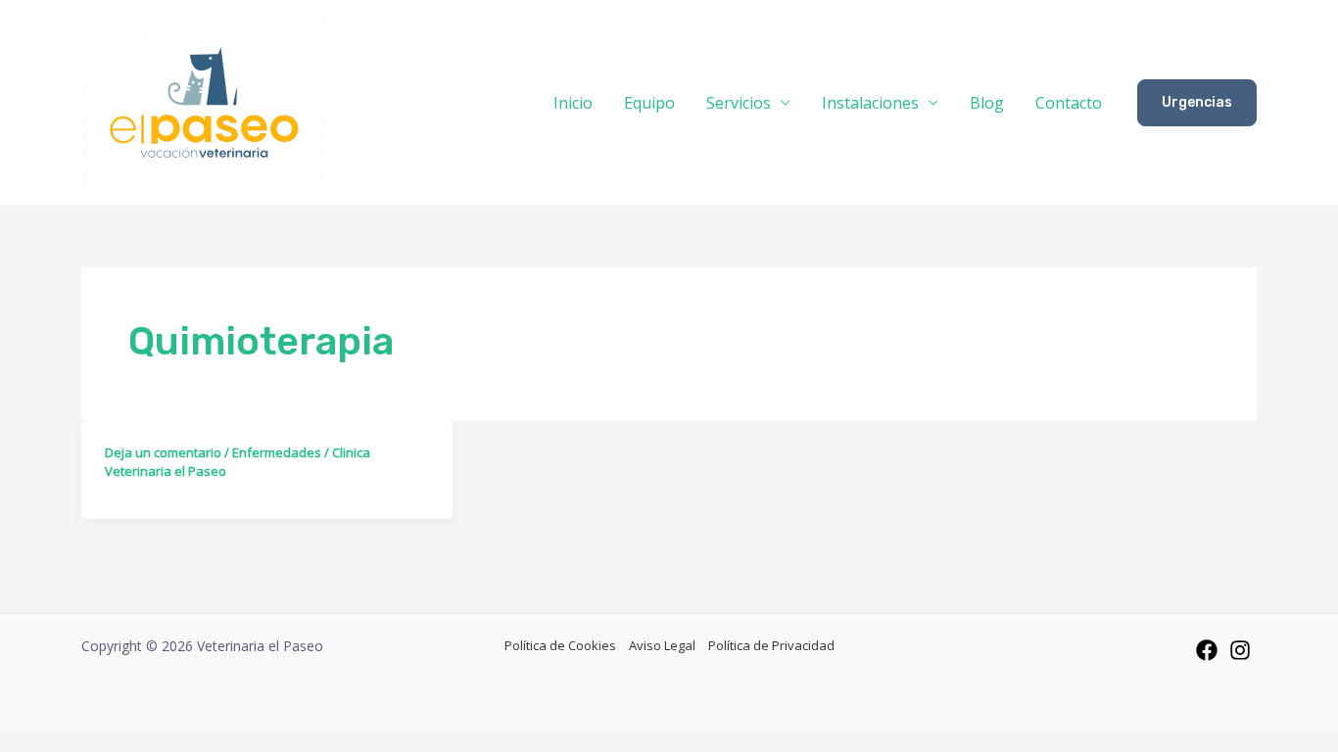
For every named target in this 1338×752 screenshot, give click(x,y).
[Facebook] (1206, 650)
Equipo (649, 103)
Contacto (1068, 103)
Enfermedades (276, 452)
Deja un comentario (163, 452)
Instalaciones (870, 103)
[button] (1197, 102)
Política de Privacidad (771, 645)
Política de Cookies (560, 645)
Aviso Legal (662, 645)
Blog (987, 103)
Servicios (738, 103)
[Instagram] (1240, 650)
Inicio (573, 103)
